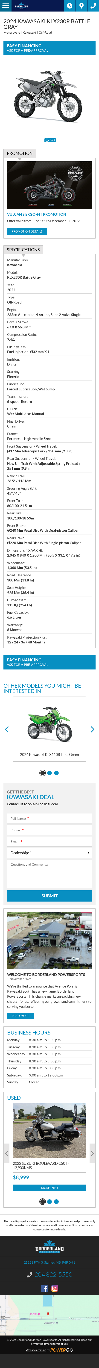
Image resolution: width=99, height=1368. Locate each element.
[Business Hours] (70, 6)
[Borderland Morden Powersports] (38, 6)
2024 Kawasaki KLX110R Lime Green (49, 754)
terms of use (60, 1343)
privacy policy (39, 1343)
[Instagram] (54, 1288)
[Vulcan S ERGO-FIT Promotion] (49, 185)
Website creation (36, 1349)
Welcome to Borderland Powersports (46, 975)
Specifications (23, 249)
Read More (20, 1016)
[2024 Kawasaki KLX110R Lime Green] (49, 724)
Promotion (20, 153)
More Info (49, 1188)
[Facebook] (44, 1288)
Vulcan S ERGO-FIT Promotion (36, 214)
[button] (6, 729)
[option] (49, 729)
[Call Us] (93, 6)
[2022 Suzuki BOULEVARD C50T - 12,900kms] (49, 1130)
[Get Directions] (81, 6)
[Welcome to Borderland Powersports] (49, 940)
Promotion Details (27, 231)
